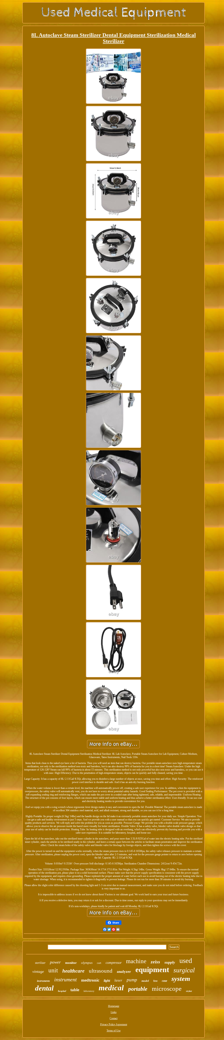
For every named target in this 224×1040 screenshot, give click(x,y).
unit (53, 970)
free (155, 980)
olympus (87, 962)
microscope (167, 988)
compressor (114, 962)
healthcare (73, 971)
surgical (184, 970)
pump (132, 979)
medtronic (90, 980)
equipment (152, 970)
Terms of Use (114, 1030)
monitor (71, 962)
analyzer (124, 972)
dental (44, 988)
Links (114, 1012)
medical (111, 988)
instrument (65, 979)
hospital (62, 991)
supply (169, 962)
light (107, 980)
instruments (43, 980)
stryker (189, 991)
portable (137, 989)
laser (118, 980)
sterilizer (40, 962)
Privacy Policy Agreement (113, 1024)
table (74, 989)
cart (99, 962)
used (185, 960)
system (181, 978)
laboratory (89, 991)
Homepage (113, 1006)
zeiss (155, 961)
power (55, 962)
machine (136, 961)
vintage (38, 971)
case (164, 980)
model (145, 980)
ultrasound (100, 971)
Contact (113, 1018)
